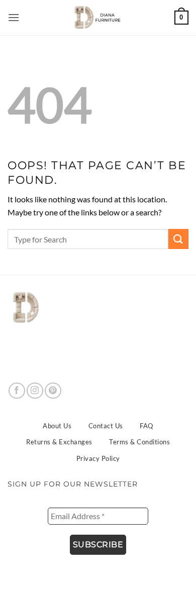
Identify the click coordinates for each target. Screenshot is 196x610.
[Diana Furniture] (95, 18)
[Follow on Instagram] (35, 391)
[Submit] (178, 239)
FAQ (146, 426)
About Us (57, 426)
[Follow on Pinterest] (53, 391)
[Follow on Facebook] (17, 391)
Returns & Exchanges (59, 442)
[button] (14, 17)
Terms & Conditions (139, 442)
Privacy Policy (98, 458)
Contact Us (105, 426)
